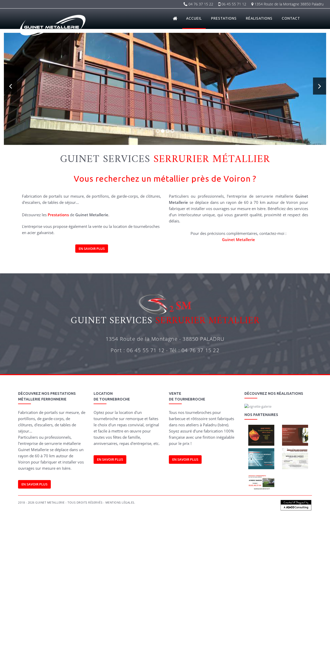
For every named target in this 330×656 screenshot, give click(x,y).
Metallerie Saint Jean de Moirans (274, 606)
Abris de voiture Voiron (281, 627)
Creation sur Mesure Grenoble (153, 600)
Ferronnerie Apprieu (280, 611)
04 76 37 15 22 (200, 4)
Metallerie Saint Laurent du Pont (97, 611)
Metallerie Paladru (49, 606)
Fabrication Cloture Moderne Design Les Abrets (233, 589)
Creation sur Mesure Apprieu (257, 595)
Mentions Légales (119, 502)
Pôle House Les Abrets (42, 644)
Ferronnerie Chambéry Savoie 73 (211, 611)
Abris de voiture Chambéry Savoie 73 (179, 627)
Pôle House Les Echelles (104, 644)
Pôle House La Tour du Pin (177, 638)
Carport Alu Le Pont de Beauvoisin (78, 622)
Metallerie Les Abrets (66, 611)
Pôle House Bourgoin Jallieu (33, 638)
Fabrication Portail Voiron (117, 562)
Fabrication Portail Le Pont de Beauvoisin (51, 562)
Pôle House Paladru (301, 633)
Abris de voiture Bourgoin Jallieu (141, 627)
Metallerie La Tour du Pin (209, 606)
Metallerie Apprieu (167, 606)
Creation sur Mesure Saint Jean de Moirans (114, 600)
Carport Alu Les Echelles (84, 627)
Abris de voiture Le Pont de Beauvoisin (220, 627)
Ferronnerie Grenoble (129, 616)
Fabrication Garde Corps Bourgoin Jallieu (205, 568)
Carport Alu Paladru (278, 616)
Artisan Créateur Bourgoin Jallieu (62, 551)
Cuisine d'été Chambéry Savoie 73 (192, 644)
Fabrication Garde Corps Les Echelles (154, 578)
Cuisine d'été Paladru (129, 644)
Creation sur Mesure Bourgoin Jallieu (130, 595)
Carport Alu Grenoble (253, 622)
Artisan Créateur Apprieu (175, 551)
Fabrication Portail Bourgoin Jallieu (261, 557)
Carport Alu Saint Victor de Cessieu (284, 622)
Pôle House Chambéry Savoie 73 (65, 638)
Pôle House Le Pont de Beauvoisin (102, 638)
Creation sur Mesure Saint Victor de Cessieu (193, 600)
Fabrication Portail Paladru (227, 557)
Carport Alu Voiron (130, 622)
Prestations (224, 18)
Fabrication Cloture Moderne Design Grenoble (118, 589)
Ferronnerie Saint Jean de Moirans (100, 616)
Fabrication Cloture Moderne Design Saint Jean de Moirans (62, 589)
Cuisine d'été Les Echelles (247, 649)
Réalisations (259, 18)
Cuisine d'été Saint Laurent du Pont (214, 649)
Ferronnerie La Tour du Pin (32, 616)
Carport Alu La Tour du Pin (155, 622)
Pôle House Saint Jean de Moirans (245, 638)
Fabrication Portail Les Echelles (131, 568)
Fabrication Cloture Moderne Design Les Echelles (53, 595)
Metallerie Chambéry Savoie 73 (104, 606)
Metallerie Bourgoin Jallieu (74, 606)
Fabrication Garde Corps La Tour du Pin (126, 573)
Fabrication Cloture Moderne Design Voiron (184, 584)
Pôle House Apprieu (131, 638)
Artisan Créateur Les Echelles (196, 557)
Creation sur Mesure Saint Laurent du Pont (275, 600)
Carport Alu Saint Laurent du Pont (52, 627)
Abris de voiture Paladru (111, 627)
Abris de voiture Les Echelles (275, 633)
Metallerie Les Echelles (128, 611)
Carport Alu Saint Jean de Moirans (223, 622)
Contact (291, 18)
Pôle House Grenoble (274, 638)
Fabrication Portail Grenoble (270, 562)
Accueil (194, 18)
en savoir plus (185, 459)
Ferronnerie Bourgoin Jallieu (178, 611)
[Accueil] (175, 18)
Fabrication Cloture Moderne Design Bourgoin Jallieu (252, 578)
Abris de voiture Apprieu (255, 627)
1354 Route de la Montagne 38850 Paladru (288, 4)
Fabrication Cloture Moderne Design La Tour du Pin (236, 584)
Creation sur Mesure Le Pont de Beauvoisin (218, 595)
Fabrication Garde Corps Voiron (87, 573)
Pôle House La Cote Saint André (209, 638)
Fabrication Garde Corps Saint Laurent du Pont (108, 578)
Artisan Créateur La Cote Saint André (268, 551)
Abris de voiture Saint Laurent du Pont (238, 633)
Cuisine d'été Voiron (283, 644)
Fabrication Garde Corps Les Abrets (63, 578)
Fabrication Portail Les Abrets (53, 568)
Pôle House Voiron (153, 638)
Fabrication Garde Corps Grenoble (266, 573)
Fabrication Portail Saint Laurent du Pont (92, 568)
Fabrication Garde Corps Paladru (165, 568)
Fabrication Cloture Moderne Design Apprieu (136, 584)
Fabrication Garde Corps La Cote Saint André (172, 573)
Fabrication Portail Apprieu (88, 562)
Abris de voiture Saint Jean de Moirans (94, 633)
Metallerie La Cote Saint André (240, 606)
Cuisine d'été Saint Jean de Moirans (85, 649)
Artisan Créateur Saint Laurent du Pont (160, 557)
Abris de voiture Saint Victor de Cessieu (165, 633)
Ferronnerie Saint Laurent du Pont (222, 616)
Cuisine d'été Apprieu (260, 644)
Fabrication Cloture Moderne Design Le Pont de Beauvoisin (80, 584)
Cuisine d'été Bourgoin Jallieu (157, 644)
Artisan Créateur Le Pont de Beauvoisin (141, 551)
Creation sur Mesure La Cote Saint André (68, 600)
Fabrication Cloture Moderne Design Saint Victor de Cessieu (175, 589)
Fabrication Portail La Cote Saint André (189, 562)
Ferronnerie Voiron (302, 611)
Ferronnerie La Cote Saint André (64, 616)
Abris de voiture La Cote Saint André (54, 633)
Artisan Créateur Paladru (31, 551)
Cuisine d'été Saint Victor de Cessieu (149, 649)
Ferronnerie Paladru (151, 611)
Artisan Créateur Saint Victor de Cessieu (86, 557)
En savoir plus (92, 248)
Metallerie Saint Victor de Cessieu (36, 611)
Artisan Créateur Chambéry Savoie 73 (100, 551)
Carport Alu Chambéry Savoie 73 (42, 622)
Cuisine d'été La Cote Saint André (49, 649)
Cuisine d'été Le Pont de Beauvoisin (229, 644)
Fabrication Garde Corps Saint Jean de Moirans (222, 573)
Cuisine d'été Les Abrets (182, 649)
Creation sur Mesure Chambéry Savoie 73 (172, 595)
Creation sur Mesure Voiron (287, 595)
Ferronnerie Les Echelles (254, 616)
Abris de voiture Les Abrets (202, 633)
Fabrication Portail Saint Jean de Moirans (232, 562)
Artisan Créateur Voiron (202, 551)
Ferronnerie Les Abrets (191, 616)
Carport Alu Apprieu (108, 622)
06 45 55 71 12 (233, 4)
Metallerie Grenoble (301, 606)
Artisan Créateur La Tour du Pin (232, 551)
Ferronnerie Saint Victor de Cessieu (160, 616)
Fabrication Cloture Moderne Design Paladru (199, 578)
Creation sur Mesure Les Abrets (234, 600)
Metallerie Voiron (186, 606)
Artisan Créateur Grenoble (50, 557)
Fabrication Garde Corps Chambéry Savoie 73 (252, 568)
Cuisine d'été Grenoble (117, 649)
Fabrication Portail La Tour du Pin (150, 562)
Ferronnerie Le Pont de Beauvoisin (249, 611)
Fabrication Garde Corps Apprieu (51, 573)
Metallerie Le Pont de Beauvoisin (139, 606)
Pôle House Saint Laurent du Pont (73, 644)
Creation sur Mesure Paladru (95, 595)
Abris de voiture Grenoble (129, 633)
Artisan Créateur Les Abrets (123, 557)
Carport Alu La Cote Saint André (187, 622)
